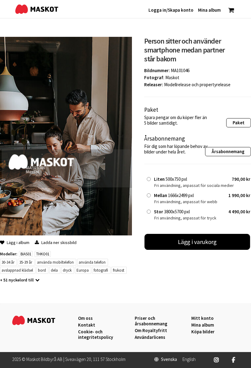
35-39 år (25, 262)
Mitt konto (202, 318)
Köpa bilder (203, 332)
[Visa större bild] (66, 234)
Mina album (202, 325)
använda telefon (92, 262)
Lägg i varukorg (197, 242)
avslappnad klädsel (17, 270)
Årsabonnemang (228, 151)
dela (54, 270)
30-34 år (8, 262)
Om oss (85, 318)
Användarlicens (150, 337)
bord (42, 270)
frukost (118, 270)
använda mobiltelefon (55, 262)
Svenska (169, 359)
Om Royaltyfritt (151, 330)
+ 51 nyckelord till (17, 280)
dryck (67, 270)
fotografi (101, 270)
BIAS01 (26, 254)
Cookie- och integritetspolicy (95, 334)
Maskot (172, 77)
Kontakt (86, 325)
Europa (83, 270)
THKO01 (42, 254)
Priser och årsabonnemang (151, 321)
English (189, 359)
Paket (239, 123)
